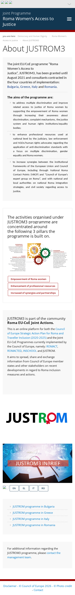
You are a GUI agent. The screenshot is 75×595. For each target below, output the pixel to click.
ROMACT (51, 346)
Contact (38, 590)
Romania (50, 87)
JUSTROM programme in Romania (34, 525)
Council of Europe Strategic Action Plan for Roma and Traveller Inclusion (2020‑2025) (36, 333)
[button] (37, 4)
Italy (35, 87)
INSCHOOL (30, 351)
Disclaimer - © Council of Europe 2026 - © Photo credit (37, 586)
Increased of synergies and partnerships (33, 292)
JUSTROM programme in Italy (31, 519)
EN (14, 488)
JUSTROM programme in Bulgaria (33, 506)
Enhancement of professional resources (33, 286)
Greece (25, 87)
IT (33, 488)
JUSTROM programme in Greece (33, 512)
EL (24, 488)
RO (43, 488)
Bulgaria (13, 87)
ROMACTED (14, 351)
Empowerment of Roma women (29, 279)
